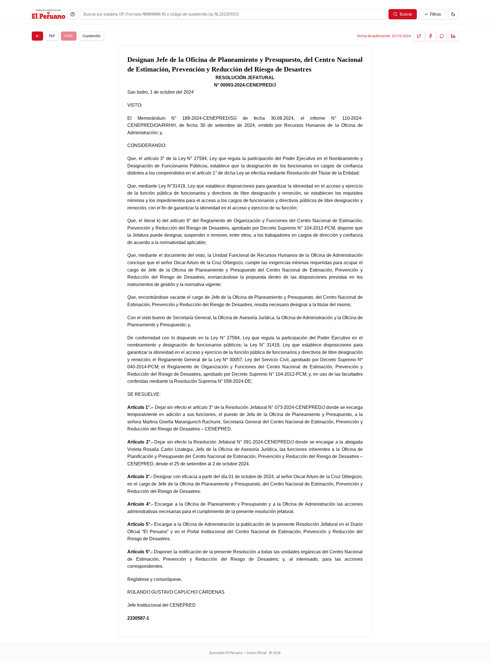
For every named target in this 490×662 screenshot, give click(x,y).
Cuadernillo (91, 36)
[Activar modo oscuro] (453, 14)
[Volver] (37, 36)
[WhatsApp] (442, 36)
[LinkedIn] (453, 36)
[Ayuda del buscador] (72, 14)
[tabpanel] (245, 341)
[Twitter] (419, 36)
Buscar (406, 14)
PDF (52, 36)
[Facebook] (430, 36)
